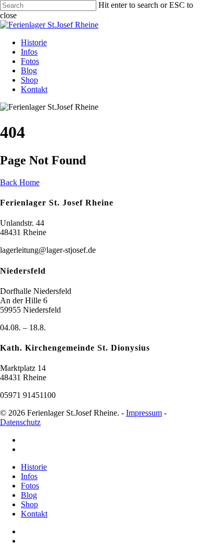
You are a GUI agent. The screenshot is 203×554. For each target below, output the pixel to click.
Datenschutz (20, 422)
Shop (29, 79)
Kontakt (34, 89)
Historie (34, 42)
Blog (29, 70)
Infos (29, 51)
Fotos (30, 61)
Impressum (144, 412)
